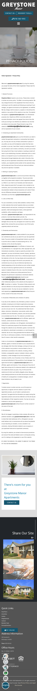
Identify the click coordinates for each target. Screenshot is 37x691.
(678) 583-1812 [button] (19, 19)
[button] (18, 6)
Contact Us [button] (11, 503)
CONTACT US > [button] (10, 13)
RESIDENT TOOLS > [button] (25, 13)
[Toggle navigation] (18, 24)
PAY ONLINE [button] (10, 630)
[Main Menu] (5, 685)
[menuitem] (5, 656)
